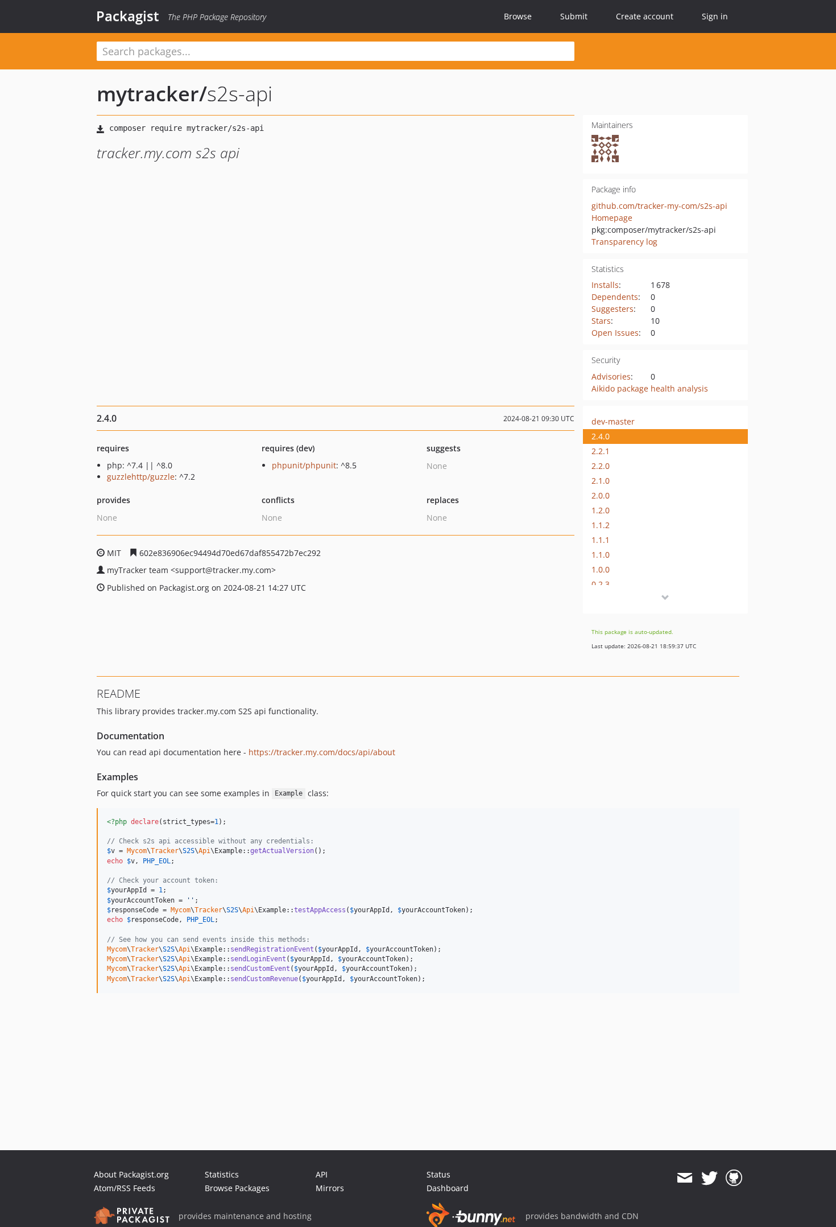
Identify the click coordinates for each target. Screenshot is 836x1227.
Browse (518, 16)
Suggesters (612, 308)
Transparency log (624, 241)
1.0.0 (600, 569)
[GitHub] (734, 1178)
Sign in (715, 16)
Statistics (222, 1174)
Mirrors (330, 1188)
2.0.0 (600, 495)
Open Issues (615, 332)
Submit (573, 16)
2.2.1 (600, 451)
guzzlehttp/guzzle (141, 476)
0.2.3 (600, 584)
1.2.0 (600, 510)
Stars (601, 320)
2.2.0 (600, 465)
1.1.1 (600, 539)
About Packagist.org (131, 1174)
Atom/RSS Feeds (124, 1188)
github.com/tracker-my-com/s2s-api (659, 205)
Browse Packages (237, 1188)
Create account (644, 16)
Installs (605, 284)
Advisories (611, 376)
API (322, 1174)
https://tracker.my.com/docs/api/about (322, 752)
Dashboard (448, 1188)
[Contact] (684, 1178)
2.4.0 (600, 436)
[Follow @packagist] (709, 1178)
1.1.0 (600, 554)
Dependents (614, 296)
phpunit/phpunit (304, 465)
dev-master (613, 421)
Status (438, 1174)
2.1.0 (600, 480)
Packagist (127, 16)
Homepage (611, 217)
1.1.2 (600, 525)
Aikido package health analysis (649, 388)
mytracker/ (152, 94)
